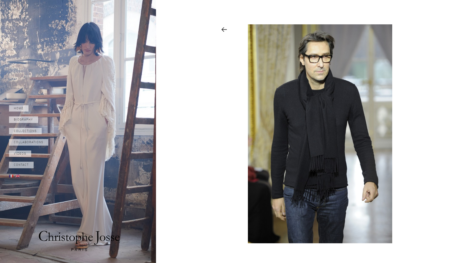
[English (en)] (18, 176)
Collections (25, 131)
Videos (20, 153)
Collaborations (28, 142)
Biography (23, 119)
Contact (21, 164)
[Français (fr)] (11, 176)
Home (19, 108)
